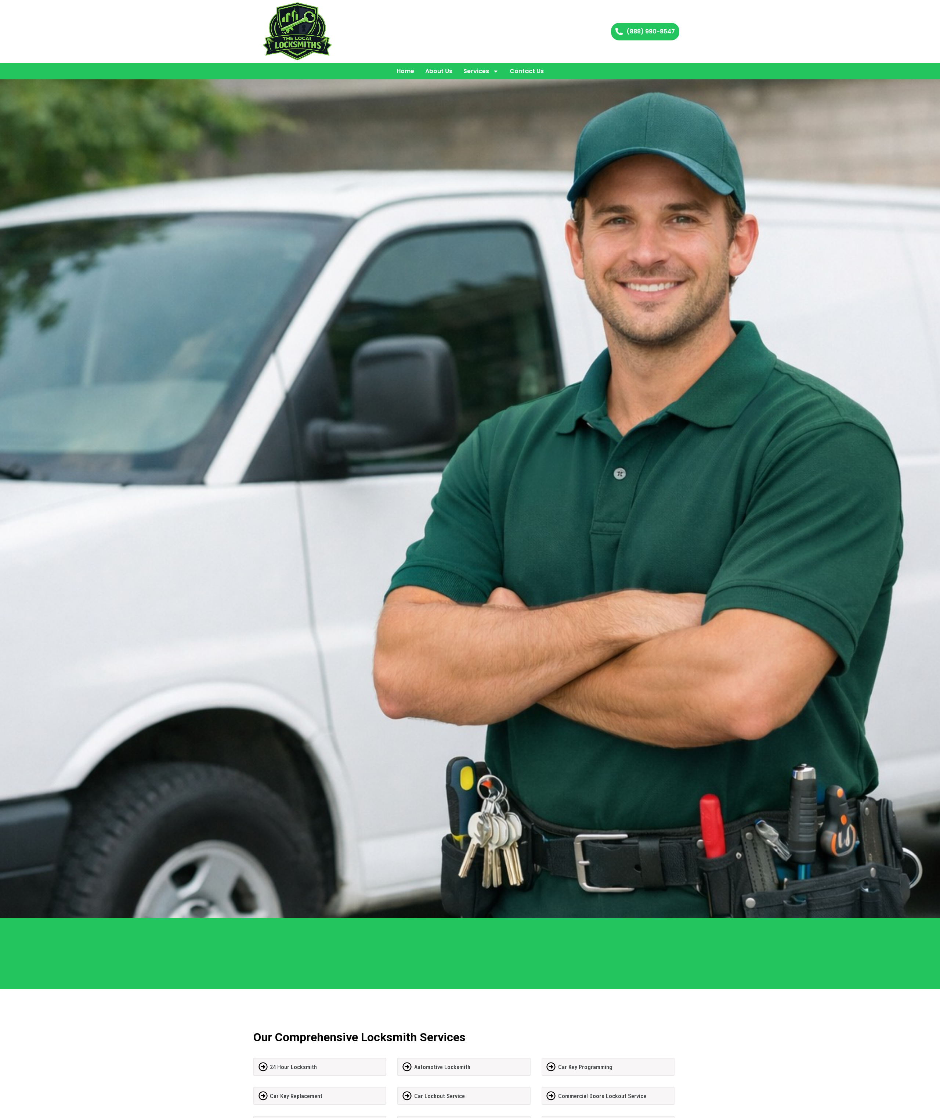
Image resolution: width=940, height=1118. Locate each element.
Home (405, 71)
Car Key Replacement (296, 1096)
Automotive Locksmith (442, 1067)
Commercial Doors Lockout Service (602, 1096)
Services (476, 71)
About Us (438, 71)
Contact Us (527, 71)
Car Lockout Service (439, 1096)
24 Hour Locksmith (293, 1067)
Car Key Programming (585, 1067)
